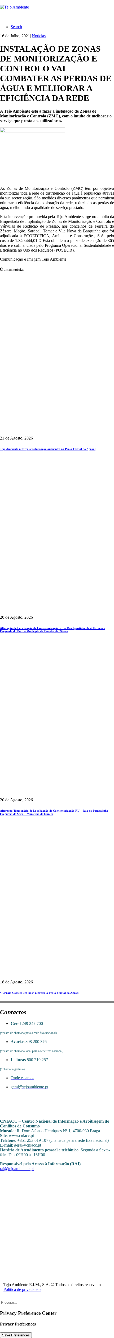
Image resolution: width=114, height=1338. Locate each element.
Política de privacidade (22, 1289)
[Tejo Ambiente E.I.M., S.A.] (57, 10)
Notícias (39, 36)
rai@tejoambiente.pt (17, 1168)
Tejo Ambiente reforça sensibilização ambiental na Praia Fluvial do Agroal (47, 448)
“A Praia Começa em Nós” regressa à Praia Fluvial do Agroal (39, 992)
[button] (16, 26)
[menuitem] (62, 26)
